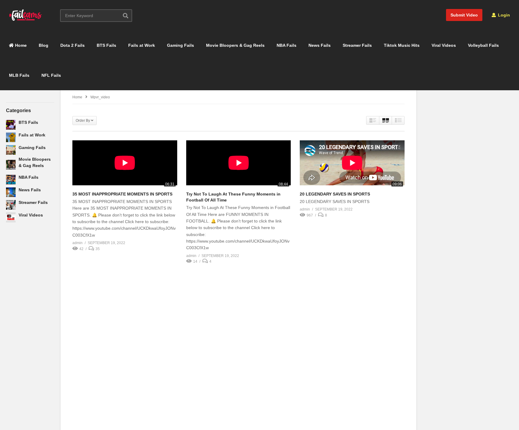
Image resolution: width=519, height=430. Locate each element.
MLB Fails (19, 75)
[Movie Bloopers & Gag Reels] (11, 164)
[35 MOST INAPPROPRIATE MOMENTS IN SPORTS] (124, 164)
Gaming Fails (180, 45)
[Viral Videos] (11, 217)
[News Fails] (11, 192)
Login (503, 15)
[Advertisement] (30, 324)
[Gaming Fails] (11, 150)
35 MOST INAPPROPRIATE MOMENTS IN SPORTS (122, 194)
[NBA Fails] (11, 179)
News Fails (319, 45)
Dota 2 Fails (72, 45)
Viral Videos (444, 45)
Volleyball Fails (483, 45)
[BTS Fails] (11, 125)
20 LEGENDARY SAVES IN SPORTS (335, 194)
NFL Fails (51, 75)
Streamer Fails (357, 45)
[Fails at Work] (11, 137)
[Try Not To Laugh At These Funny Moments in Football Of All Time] (238, 164)
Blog (43, 45)
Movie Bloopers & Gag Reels (235, 45)
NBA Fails (286, 45)
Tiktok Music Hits (402, 45)
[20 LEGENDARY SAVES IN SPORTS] (352, 164)
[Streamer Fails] (11, 205)
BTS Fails (106, 45)
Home (20, 45)
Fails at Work (141, 45)
